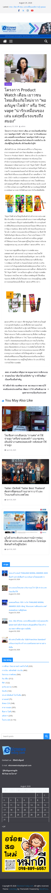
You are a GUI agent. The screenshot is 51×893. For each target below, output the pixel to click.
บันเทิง (4, 691)
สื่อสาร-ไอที (6, 711)
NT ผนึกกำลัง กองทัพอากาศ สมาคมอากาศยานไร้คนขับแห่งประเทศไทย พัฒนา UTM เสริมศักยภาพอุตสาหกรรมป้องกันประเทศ (24, 389)
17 (5, 810)
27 (25, 815)
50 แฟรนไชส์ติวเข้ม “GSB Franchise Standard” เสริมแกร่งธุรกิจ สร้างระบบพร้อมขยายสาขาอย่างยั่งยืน (27, 643)
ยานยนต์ (5, 699)
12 (18, 805)
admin (23, 126)
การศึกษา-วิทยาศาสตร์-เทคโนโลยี (15, 666)
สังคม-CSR (6, 703)
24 (5, 815)
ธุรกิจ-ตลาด (6, 687)
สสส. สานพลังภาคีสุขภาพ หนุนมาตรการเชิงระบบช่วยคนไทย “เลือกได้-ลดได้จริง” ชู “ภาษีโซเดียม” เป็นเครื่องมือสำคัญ (26, 376)
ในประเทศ (8, 84)
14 (31, 805)
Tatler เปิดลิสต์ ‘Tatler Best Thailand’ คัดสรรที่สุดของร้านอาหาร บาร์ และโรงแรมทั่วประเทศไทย (24, 491)
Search (47, 736)
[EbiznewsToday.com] (25, 24)
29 (38, 815)
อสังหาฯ (5, 715)
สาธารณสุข (6, 707)
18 (11, 810)
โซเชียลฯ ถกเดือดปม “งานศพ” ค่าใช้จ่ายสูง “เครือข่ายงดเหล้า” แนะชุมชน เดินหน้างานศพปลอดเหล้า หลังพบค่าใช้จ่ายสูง (25, 440)
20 (25, 810)
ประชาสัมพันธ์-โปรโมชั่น (11, 695)
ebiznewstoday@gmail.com (19, 765)
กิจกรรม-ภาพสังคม (9, 674)
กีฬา (3, 682)
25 (11, 815)
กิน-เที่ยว (5, 678)
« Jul (3, 826)
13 (25, 805)
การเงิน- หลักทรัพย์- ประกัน (12, 670)
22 (38, 810)
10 (5, 805)
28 (31, 815)
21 (31, 810)
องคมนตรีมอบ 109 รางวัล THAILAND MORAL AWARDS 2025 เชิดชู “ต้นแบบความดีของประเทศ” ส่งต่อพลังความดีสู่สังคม (28, 606)
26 (18, 815)
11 (11, 805)
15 (38, 805)
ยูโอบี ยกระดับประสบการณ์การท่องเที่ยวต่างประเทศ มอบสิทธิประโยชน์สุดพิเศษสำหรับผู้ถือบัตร (25, 541)
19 (18, 810)
